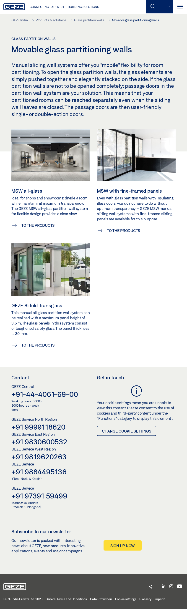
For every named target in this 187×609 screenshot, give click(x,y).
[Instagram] (171, 586)
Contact (20, 377)
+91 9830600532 (39, 442)
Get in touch (110, 377)
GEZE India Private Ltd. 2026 (22, 599)
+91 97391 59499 (39, 496)
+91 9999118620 (38, 427)
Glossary (145, 599)
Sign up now (122, 546)
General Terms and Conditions (66, 599)
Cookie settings (125, 599)
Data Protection (101, 599)
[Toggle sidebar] (166, 6)
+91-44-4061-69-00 (44, 394)
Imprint (159, 599)
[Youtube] (179, 586)
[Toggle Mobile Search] (153, 6)
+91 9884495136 (39, 472)
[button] (150, 587)
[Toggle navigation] (180, 6)
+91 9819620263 (39, 457)
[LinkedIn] (163, 586)
